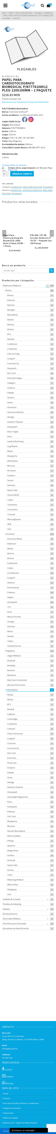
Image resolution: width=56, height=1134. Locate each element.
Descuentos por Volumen (13, 102)
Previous (4, 233)
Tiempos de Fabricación (38, 102)
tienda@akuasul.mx (10, 1048)
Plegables (17, 193)
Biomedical (16, 187)
